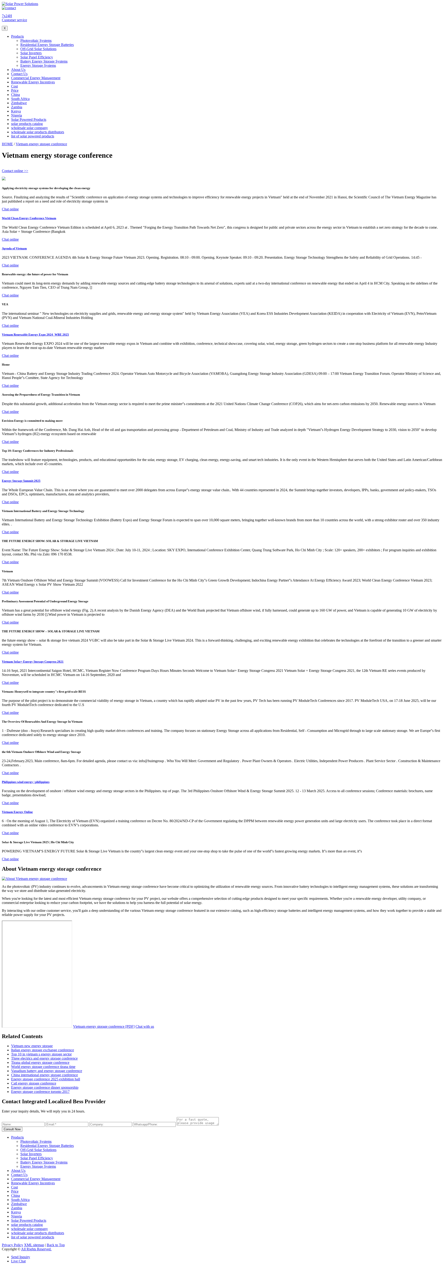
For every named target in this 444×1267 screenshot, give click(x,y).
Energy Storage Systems (38, 65)
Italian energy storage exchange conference (42, 1050)
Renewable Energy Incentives (33, 82)
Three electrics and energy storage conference (44, 1058)
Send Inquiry (20, 1257)
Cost (14, 86)
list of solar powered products (32, 136)
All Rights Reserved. (36, 1249)
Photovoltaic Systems (36, 40)
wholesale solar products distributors (37, 132)
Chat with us (145, 1026)
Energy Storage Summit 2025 (21, 480)
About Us (18, 70)
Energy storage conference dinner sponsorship (44, 1087)
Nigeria (16, 115)
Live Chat (18, 1261)
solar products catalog (27, 124)
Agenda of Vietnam (14, 248)
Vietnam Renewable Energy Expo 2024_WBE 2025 (35, 334)
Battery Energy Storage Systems (44, 61)
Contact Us (19, 74)
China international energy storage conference (44, 1075)
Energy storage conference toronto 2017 (40, 1092)
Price (14, 90)
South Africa (20, 99)
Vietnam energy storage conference (41, 144)
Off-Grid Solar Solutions (38, 49)
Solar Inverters (31, 53)
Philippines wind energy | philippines (25, 782)
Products (17, 36)
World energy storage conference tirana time (43, 1067)
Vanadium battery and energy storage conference (46, 1071)
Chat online (10, 209)
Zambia (16, 107)
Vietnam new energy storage (32, 1046)
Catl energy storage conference (33, 1083)
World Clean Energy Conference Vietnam (29, 218)
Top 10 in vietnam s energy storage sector (41, 1054)
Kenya (16, 111)
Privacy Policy (12, 1245)
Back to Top (56, 1245)
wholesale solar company (29, 128)
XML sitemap (34, 1245)
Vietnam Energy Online (17, 812)
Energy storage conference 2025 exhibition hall (45, 1079)
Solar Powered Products (28, 119)
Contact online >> (15, 171)
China (15, 95)
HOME (7, 144)
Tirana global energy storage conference (40, 1062)
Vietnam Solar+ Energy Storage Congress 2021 (33, 661)
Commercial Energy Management (35, 78)
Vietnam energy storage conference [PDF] (104, 1026)
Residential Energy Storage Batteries (47, 45)
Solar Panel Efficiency (36, 57)
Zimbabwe (19, 103)
